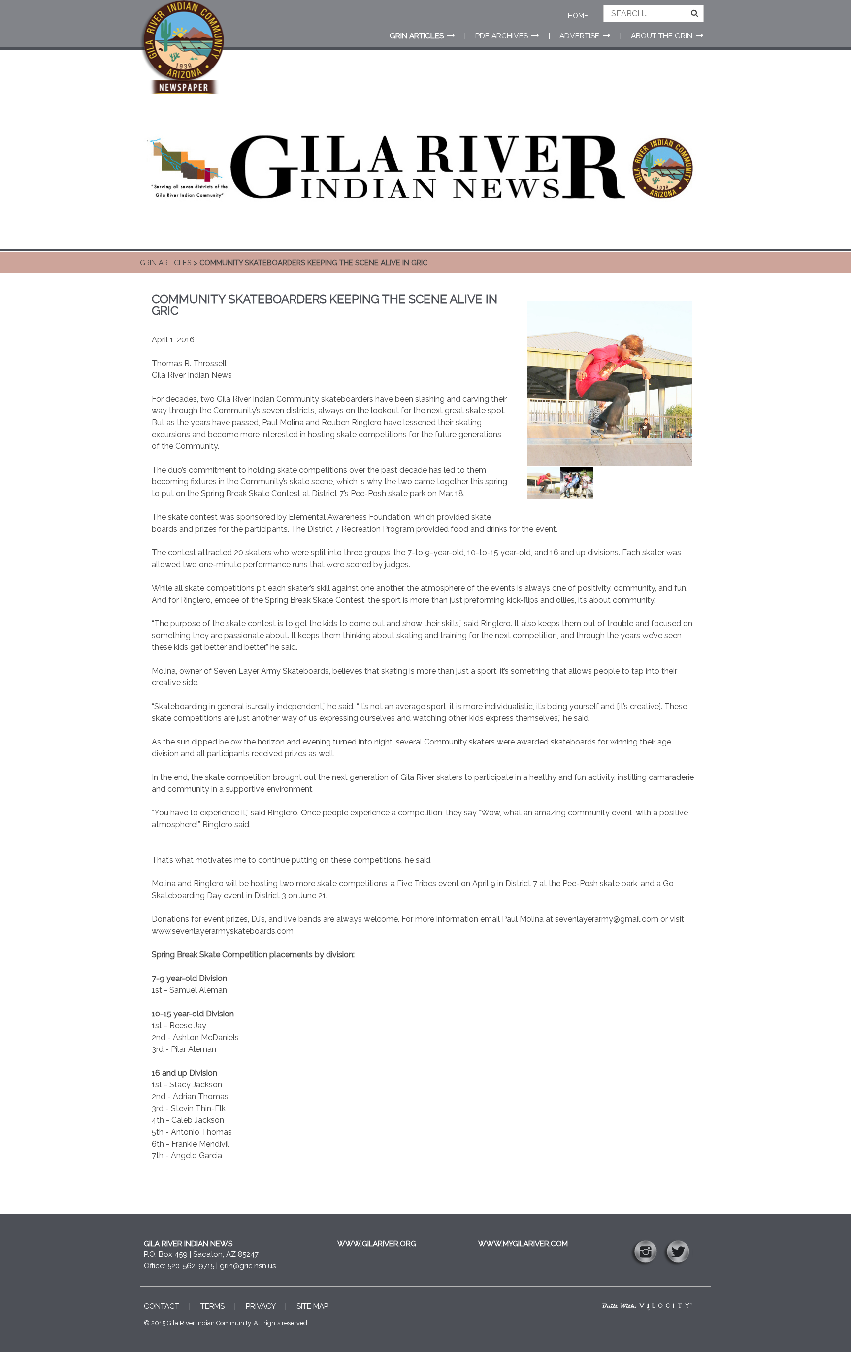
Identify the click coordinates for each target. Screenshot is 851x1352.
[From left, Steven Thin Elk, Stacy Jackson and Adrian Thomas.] (576, 484)
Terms (212, 1306)
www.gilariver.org (376, 1243)
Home (578, 15)
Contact (161, 1306)
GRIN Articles (166, 262)
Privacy (260, 1306)
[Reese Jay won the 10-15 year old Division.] (609, 396)
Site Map (312, 1306)
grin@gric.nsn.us (248, 1265)
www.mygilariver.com (523, 1243)
